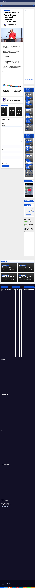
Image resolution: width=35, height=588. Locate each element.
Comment (3, 125)
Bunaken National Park (7, 10)
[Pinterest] (10, 85)
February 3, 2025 (22, 279)
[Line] (8, 85)
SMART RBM (27, 89)
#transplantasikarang (29, 212)
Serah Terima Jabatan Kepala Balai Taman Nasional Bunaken (17, 90)
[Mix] (25, 587)
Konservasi (27, 119)
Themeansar (2, 584)
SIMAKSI (33, 582)
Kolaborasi (27, 149)
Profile (24, 582)
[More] (11, 85)
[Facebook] (3, 85)
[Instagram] (7, 85)
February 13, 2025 (23, 269)
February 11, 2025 (6, 279)
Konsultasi (27, 102)
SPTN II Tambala (28, 121)
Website (3, 155)
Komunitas (27, 101)
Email (3, 149)
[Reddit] (10, 587)
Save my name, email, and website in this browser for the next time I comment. (11, 163)
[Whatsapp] (5, 85)
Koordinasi (27, 96)
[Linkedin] (9, 85)
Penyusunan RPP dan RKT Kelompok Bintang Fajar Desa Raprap (25, 278)
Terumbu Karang (28, 122)
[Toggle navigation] (17, 5)
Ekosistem (27, 148)
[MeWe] (21, 587)
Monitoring (27, 114)
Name (3, 144)
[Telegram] (6, 85)
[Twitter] (4, 85)
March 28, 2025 (5, 269)
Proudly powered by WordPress (5, 583)
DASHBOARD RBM (28, 582)
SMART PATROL (28, 88)
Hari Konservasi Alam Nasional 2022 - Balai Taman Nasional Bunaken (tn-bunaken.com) (29, 81)
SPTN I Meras (27, 90)
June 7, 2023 (29, 126)
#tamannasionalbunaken (30, 211)
